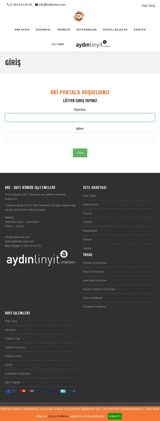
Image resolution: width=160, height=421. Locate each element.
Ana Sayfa (89, 195)
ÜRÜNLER (63, 29)
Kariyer (87, 239)
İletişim (87, 248)
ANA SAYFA (22, 29)
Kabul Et (114, 416)
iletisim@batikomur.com (19, 241)
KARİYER (140, 29)
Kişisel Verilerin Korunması (99, 289)
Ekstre (8, 364)
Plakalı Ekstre (13, 356)
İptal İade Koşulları (94, 280)
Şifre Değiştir (12, 382)
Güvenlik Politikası (94, 306)
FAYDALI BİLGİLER (115, 29)
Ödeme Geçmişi (15, 347)
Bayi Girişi (148, 5)
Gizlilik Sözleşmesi (94, 262)
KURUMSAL (43, 29)
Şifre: (80, 128)
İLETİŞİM (58, 44)
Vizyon (87, 213)
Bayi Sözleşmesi (93, 271)
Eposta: (80, 109)
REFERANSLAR (86, 29)
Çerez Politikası (58, 416)
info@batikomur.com (52, 4)
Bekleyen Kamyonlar (17, 373)
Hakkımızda (90, 204)
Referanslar (90, 230)
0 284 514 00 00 (21, 4)
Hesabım (10, 329)
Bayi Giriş (11, 321)
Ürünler (87, 222)
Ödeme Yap (12, 338)
